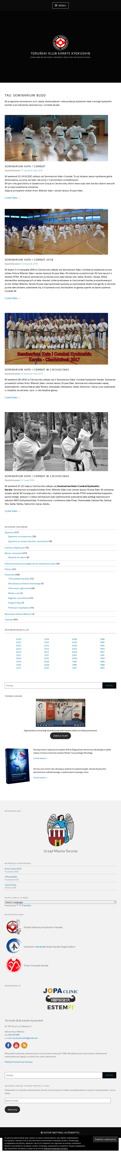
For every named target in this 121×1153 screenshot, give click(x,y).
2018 (18, 665)
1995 (102, 642)
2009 (46, 661)
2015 (46, 642)
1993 (102, 649)
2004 (74, 645)
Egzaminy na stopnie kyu (20, 536)
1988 (102, 665)
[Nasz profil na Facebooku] (8, 1048)
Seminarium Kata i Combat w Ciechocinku (37, 369)
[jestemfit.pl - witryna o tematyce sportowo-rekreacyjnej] (60, 1007)
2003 (74, 649)
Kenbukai (41, 946)
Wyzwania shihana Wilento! (18, 614)
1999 (74, 661)
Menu (62, 5)
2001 (74, 655)
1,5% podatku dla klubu (19, 578)
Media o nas (14, 593)
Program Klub (14, 602)
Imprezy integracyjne (15, 547)
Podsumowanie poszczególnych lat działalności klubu (30, 563)
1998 (74, 665)
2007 (46, 668)
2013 (46, 649)
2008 (46, 665)
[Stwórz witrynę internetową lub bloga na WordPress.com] (42, 1132)
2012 (46, 652)
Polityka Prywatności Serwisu (19, 1062)
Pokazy (8, 569)
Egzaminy (9, 532)
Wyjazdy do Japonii (17, 557)
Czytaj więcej (40, 758)
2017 (18, 668)
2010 (46, 658)
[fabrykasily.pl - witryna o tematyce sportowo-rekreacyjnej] (60, 998)
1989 (102, 661)
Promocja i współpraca (19, 607)
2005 (74, 642)
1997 (74, 668)
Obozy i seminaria (13, 553)
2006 (74, 639)
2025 (18, 642)
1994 (102, 645)
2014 (46, 645)
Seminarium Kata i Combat (25, 166)
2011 (46, 655)
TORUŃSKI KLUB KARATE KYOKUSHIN (60, 53)
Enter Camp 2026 (13, 868)
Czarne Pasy (10, 885)
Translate (26, 905)
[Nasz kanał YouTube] (16, 1048)
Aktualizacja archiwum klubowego (24, 583)
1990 (102, 658)
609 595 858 (13, 1034)
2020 (18, 658)
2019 (18, 661)
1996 (102, 639)
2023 (18, 649)
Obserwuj (12, 1109)
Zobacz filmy (60, 735)
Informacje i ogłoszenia (19, 588)
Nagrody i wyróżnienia (18, 598)
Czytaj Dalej (12, 197)
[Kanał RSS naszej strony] (24, 1048)
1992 (102, 652)
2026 (18, 639)
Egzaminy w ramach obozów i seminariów (28, 541)
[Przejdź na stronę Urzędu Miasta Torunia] (60, 830)
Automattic (72, 1132)
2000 (74, 658)
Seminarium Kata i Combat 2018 (29, 259)
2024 (18, 645)
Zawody (9, 619)
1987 (102, 668)
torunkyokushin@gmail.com (25, 1038)
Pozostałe (9, 574)
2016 (46, 639)
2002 (74, 652)
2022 (18, 652)
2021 (18, 655)
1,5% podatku (11, 876)
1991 (102, 655)
